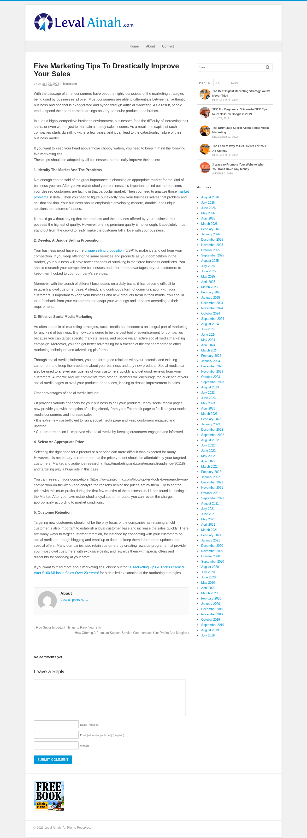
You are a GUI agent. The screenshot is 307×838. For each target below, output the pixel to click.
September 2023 (212, 382)
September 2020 (212, 561)
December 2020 (212, 545)
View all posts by (74, 600)
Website (84, 745)
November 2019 (212, 614)
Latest (221, 83)
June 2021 (208, 514)
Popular (205, 83)
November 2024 (212, 308)
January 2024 (210, 361)
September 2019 (212, 625)
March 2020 (209, 593)
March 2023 (209, 414)
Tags (234, 83)
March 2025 (209, 287)
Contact (168, 46)
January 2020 (210, 604)
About (150, 46)
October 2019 (210, 619)
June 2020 (208, 577)
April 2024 (208, 345)
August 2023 (210, 387)
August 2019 (210, 630)
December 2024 (212, 303)
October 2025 (210, 250)
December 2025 (212, 239)
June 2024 (208, 334)
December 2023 (212, 366)
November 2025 (212, 245)
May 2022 (208, 456)
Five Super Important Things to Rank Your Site (68, 627)
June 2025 (208, 271)
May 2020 (208, 582)
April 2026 (208, 218)
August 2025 (210, 260)
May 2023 (208, 403)
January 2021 (210, 540)
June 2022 (208, 450)
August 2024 (210, 324)
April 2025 (208, 282)
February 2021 (211, 535)
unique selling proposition (104, 250)
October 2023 (210, 377)
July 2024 (208, 329)
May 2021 (208, 519)
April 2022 (208, 461)
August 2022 (210, 440)
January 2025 (210, 297)
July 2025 (208, 266)
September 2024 (212, 319)
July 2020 (208, 572)
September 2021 (212, 498)
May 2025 (208, 276)
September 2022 (212, 435)
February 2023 (211, 419)
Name (89, 724)
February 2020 (211, 598)
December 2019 (212, 609)
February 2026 (211, 229)
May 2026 (208, 213)
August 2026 (210, 197)
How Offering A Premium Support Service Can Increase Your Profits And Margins (131, 633)
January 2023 (210, 424)
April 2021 (208, 524)
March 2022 (209, 466)
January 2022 (210, 477)
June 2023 (208, 398)
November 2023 (212, 371)
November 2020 (212, 551)
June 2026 (208, 208)
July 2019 (208, 635)
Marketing (70, 83)
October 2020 (210, 556)
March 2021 (209, 530)
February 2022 (211, 472)
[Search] (268, 67)
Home (134, 46)
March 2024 (209, 350)
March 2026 (209, 224)
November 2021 (212, 487)
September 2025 (212, 255)
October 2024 (210, 313)
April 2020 (208, 588)
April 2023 (208, 408)
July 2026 (208, 202)
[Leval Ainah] (85, 31)
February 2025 (211, 292)
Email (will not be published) (102, 735)
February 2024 (211, 355)
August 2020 (210, 567)
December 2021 (212, 482)
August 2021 (210, 503)
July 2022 (208, 445)
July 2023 (208, 392)
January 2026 (210, 234)
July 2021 (208, 509)
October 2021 (210, 493)
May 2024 (208, 340)
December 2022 (212, 429)
